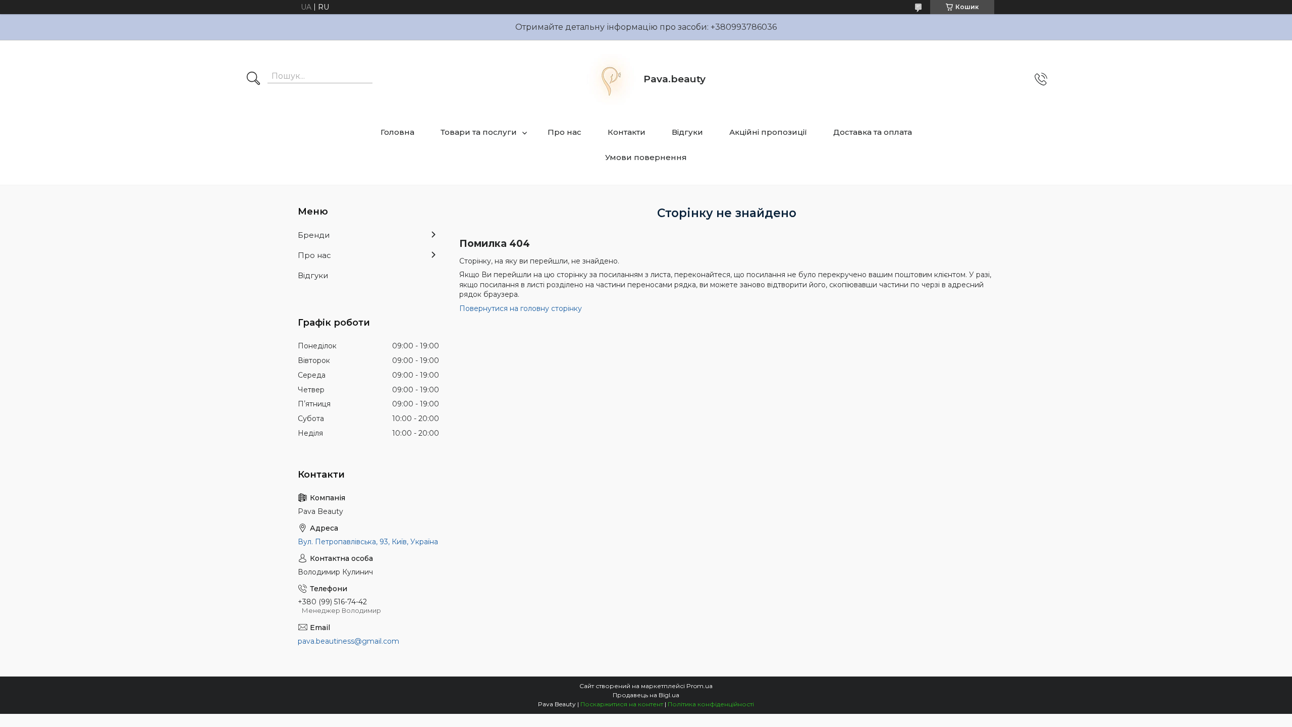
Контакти (626, 132)
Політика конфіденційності (711, 704)
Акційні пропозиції (768, 132)
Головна (397, 132)
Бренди (314, 235)
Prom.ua (699, 686)
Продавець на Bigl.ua (646, 695)
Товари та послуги (479, 132)
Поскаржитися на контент (621, 704)
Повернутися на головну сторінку (520, 308)
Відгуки (687, 132)
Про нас (564, 132)
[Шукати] (253, 79)
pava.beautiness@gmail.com (348, 641)
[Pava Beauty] (610, 79)
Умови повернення (646, 157)
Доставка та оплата (872, 132)
